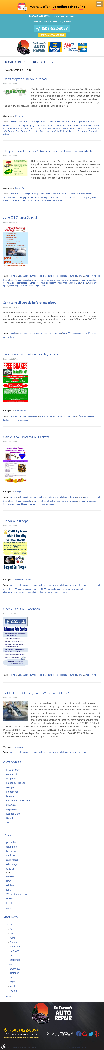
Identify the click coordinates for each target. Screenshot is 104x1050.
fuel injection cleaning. (13, 128)
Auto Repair (73, 197)
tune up (43, 121)
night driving (74, 283)
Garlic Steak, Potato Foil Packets (26, 437)
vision (84, 283)
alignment (23, 276)
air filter (56, 128)
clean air (79, 128)
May (12, 933)
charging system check (36, 125)
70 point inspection (85, 121)
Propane (11, 778)
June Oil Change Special (20, 217)
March (13, 942)
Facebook (79, 1033)
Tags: (7, 834)
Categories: (12, 762)
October (14, 973)
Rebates (19, 116)
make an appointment (52, 35)
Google (85, 1033)
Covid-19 (92, 283)
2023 (9, 955)
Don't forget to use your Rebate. (25, 79)
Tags (35, 62)
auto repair (23, 121)
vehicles (13, 121)
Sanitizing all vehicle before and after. (29, 302)
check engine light (43, 128)
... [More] (7, 908)
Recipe (18, 491)
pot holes (13, 276)
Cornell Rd (33, 131)
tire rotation (72, 125)
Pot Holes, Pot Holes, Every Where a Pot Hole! (36, 693)
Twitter (91, 1033)
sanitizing (13, 285)
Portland (93, 131)
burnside (34, 276)
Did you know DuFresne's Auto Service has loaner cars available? (48, 151)
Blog (22, 62)
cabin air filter (68, 128)
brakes (6, 125)
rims (94, 276)
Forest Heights (46, 131)
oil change (34, 121)
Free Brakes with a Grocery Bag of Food (31, 354)
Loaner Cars (20, 188)
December (15, 959)
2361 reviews (67, 16)
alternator (61, 125)
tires (48, 62)
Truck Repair (21, 131)
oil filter (65, 121)
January (14, 951)
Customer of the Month (18, 800)
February (15, 946)
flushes (96, 125)
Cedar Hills (71, 131)
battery (51, 125)
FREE (96, 193)
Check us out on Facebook (21, 609)
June (12, 929)
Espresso (11, 809)
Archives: (11, 917)
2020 (9, 964)
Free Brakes (20, 410)
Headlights (12, 791)
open (5, 285)
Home (8, 62)
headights (29, 128)
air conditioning (18, 125)
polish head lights (92, 128)
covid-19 (23, 285)
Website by (77, 1047)
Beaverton (82, 131)
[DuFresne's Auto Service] (31, 47)
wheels (58, 121)
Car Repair (9, 131)
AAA (8, 822)
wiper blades (85, 125)
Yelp (97, 1033)
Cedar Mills (59, 131)
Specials (11, 805)
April (12, 937)
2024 (9, 924)
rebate (6, 134)
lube (73, 121)
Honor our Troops (15, 521)
